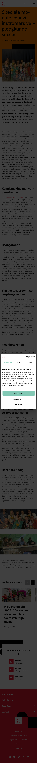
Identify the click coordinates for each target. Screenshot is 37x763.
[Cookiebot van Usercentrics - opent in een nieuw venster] (26, 357)
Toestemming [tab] (7, 362)
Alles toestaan (18, 393)
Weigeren (18, 404)
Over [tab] (30, 362)
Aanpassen (17, 399)
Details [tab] (18, 362)
